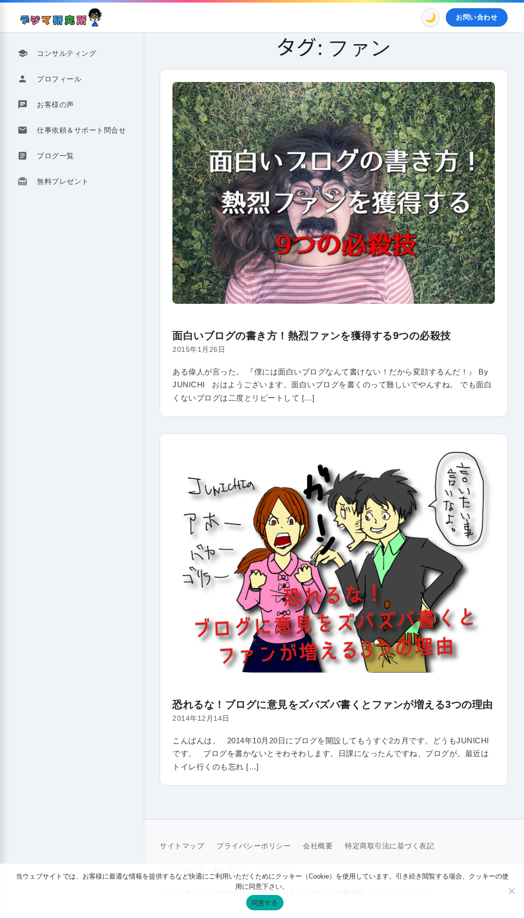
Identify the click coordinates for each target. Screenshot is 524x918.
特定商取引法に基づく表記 (389, 846)
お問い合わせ (476, 17)
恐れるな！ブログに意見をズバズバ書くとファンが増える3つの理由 (332, 704)
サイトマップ (182, 846)
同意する (264, 903)
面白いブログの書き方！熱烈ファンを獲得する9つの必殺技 (311, 335)
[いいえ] (511, 891)
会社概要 (318, 846)
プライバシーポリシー (253, 846)
